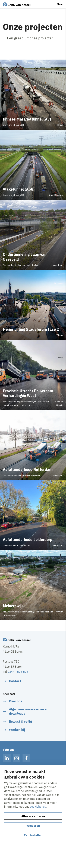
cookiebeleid (38, 806)
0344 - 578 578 (18, 671)
